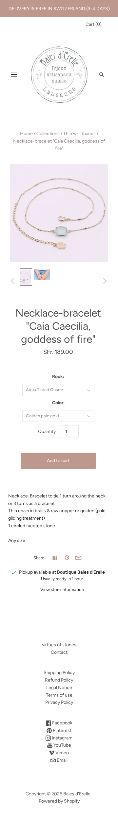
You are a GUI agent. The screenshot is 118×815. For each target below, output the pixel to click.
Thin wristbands (79, 133)
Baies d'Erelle (76, 794)
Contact (59, 652)
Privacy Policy (59, 702)
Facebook (61, 723)
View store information (62, 589)
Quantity (47, 431)
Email (62, 760)
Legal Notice (59, 687)
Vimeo (61, 752)
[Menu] (14, 75)
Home (26, 133)
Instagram (61, 738)
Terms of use (59, 695)
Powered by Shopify (59, 801)
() (94, 24)
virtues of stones (59, 645)
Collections (48, 133)
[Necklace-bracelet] (23, 277)
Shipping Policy (59, 672)
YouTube (61, 745)
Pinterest (61, 730)
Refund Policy (59, 680)
